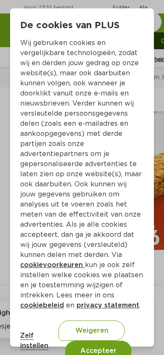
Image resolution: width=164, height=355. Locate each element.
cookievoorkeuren (52, 265)
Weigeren (91, 330)
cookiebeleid (42, 305)
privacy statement (108, 305)
